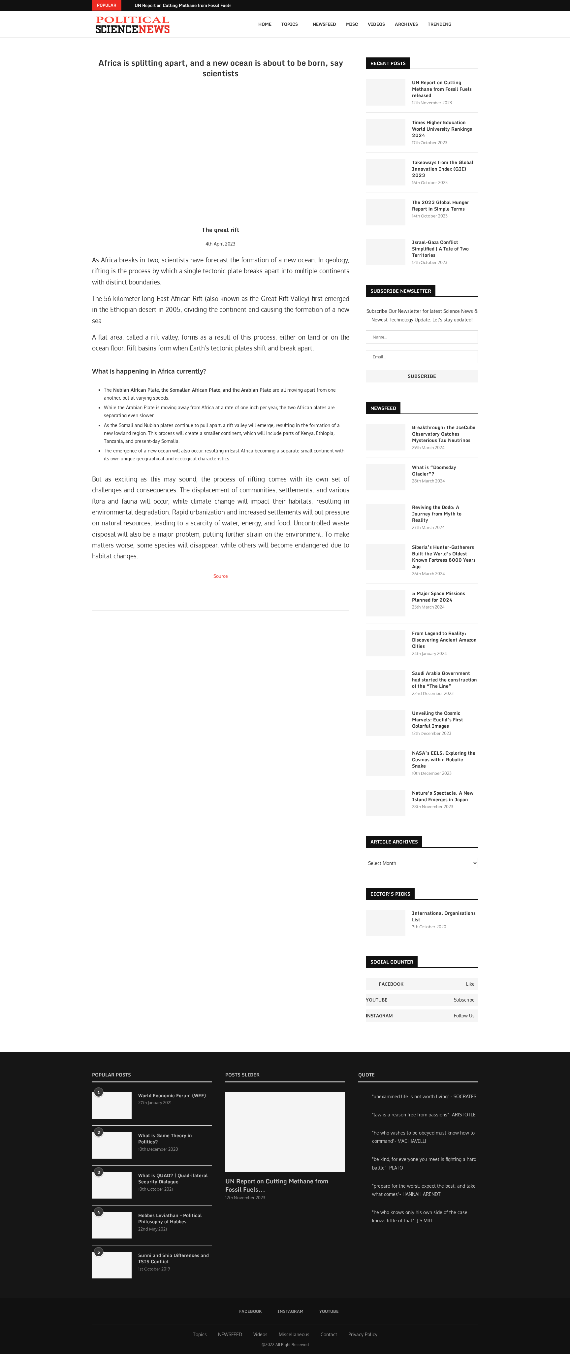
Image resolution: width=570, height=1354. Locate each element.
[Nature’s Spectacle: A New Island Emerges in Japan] (385, 803)
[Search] (474, 24)
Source (220, 576)
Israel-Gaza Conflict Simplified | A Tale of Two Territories (440, 248)
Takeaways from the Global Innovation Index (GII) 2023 (442, 169)
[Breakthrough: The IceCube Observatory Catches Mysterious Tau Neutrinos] (385, 437)
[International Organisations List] (385, 923)
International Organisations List (444, 916)
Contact (329, 1334)
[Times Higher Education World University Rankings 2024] (385, 132)
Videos (376, 24)
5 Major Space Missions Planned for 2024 (438, 596)
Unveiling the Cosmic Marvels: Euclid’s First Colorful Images (437, 719)
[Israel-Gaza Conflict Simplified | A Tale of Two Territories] (385, 252)
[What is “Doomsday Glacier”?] (385, 477)
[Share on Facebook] (225, 601)
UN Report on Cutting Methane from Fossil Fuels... (277, 1185)
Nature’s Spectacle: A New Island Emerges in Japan (442, 796)
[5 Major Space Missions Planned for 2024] (385, 603)
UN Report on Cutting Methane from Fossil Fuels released (192, 5)
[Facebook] (467, 5)
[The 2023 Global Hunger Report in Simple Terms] (385, 212)
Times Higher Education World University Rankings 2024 (442, 129)
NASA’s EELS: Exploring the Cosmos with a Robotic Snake (443, 759)
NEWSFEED (230, 1334)
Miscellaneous (294, 1334)
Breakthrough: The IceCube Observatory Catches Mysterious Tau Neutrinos (443, 434)
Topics (289, 24)
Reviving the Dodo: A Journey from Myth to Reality (436, 513)
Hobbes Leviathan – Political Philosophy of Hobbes (170, 1218)
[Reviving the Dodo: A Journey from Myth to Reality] (385, 517)
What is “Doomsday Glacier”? (434, 470)
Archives (406, 24)
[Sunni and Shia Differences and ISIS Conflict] (112, 1265)
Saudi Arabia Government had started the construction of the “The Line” (444, 679)
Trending (440, 24)
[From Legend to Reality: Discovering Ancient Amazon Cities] (385, 643)
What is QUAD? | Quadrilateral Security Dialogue (173, 1178)
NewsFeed (324, 24)
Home (264, 24)
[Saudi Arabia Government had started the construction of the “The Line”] (385, 683)
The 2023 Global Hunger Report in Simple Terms (440, 205)
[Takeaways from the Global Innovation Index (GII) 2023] (385, 172)
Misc (352, 24)
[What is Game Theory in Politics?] (112, 1145)
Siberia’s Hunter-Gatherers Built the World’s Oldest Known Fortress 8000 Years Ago (444, 557)
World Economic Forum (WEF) (172, 1095)
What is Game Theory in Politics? (165, 1138)
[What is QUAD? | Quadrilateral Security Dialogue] (112, 1185)
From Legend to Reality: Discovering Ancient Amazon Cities (444, 639)
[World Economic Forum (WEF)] (112, 1105)
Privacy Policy (362, 1334)
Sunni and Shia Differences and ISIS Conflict (173, 1258)
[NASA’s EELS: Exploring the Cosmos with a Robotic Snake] (385, 763)
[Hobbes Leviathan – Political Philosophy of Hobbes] (112, 1225)
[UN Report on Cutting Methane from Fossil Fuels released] (385, 92)
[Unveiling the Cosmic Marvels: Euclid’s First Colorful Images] (385, 723)
